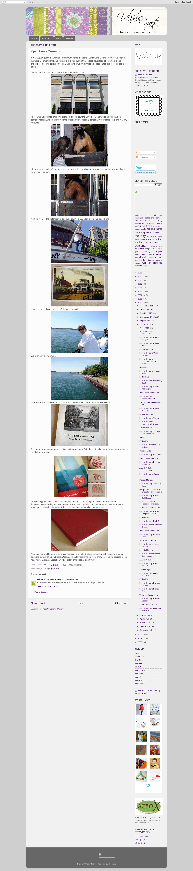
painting (139, 242)
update (143, 260)
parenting (158, 242)
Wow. (141, 437)
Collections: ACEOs (147, 428)
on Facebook (140, 674)
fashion (159, 223)
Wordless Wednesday (149, 393)
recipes (158, 251)
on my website (141, 680)
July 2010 (144, 324)
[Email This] (69, 564)
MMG (142, 239)
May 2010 (144, 615)
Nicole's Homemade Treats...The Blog (55, 579)
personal (55, 568)
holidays (46, 568)
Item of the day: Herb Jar (150, 521)
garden (137, 229)
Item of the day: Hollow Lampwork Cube (149, 512)
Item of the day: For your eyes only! (149, 463)
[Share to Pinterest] (80, 564)
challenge (139, 218)
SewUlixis (139, 660)
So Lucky (143, 367)
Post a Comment (41, 592)
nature (159, 239)
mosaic (150, 239)
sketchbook (141, 257)
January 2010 (146, 630)
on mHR (138, 677)
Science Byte (145, 451)
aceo (148, 215)
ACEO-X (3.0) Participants (145, 469)
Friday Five (144, 377)
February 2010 (146, 626)
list (148, 236)
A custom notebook (147, 540)
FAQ (58, 38)
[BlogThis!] (72, 564)
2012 (140, 295)
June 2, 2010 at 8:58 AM (47, 586)
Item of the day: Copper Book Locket (149, 555)
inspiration (146, 232)
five (148, 226)
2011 (140, 299)
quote (137, 252)
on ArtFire (139, 684)
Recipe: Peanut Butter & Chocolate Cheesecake (150, 491)
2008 (140, 638)
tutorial (137, 260)
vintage (150, 260)
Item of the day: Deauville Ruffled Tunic (150, 609)
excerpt (145, 223)
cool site (139, 220)
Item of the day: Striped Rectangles (149, 388)
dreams (138, 223)
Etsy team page (141, 836)
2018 (140, 273)
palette (148, 242)
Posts (141, 153)
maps (137, 239)
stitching (152, 257)
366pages (138, 215)
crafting (159, 220)
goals (143, 229)
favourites (140, 226)
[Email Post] (64, 564)
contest (159, 218)
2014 (140, 288)
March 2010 (145, 623)
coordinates (149, 221)
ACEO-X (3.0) (145, 560)
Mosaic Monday (146, 349)
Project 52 (150, 249)
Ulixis (137, 653)
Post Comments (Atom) (53, 609)
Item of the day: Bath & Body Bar (149, 338)
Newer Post (38, 603)
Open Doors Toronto (148, 605)
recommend (140, 254)
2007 (140, 642)
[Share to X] (75, 564)
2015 (140, 284)
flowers (154, 226)
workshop (139, 266)
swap (160, 257)
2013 (140, 291)
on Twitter (139, 667)
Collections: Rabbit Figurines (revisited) (149, 503)
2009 (140, 635)
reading (147, 251)
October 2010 (146, 313)
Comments (143, 157)
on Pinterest (140, 670)
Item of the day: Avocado (150, 454)
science (150, 254)
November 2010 (147, 309)
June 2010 (145, 328)
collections (149, 218)
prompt (159, 249)
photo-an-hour (156, 246)
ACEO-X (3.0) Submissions (145, 332)
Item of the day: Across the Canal (149, 545)
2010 (140, 303)
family (151, 223)
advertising (158, 215)
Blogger (112, 864)
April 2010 (144, 619)
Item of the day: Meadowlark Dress (148, 423)
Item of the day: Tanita (149, 418)
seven (159, 254)
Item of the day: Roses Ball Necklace (149, 496)
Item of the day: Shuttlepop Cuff (147, 397)
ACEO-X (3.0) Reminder (149, 507)
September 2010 (147, 317)
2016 (140, 280)
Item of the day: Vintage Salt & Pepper (149, 432)
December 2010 (147, 306)
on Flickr (138, 663)
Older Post (121, 603)
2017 (140, 277)
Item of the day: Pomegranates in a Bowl (148, 361)
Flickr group (140, 840)
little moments (156, 236)
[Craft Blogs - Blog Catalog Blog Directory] (148, 693)
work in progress (152, 262)
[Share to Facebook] (77, 564)
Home (34, 38)
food (160, 226)
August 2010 (146, 321)
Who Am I (46, 38)
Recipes (69, 38)
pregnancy (139, 249)
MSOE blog (140, 843)
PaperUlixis (139, 657)
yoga (145, 266)
